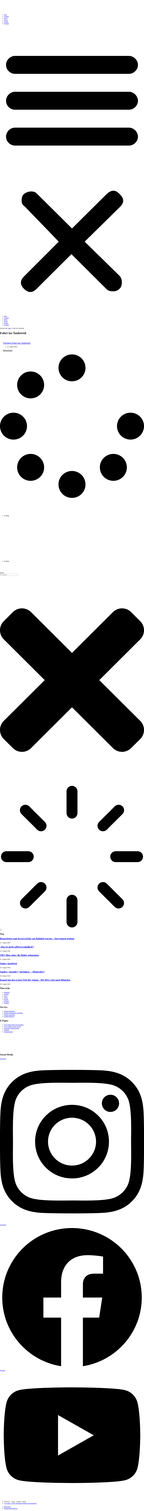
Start (5, 15)
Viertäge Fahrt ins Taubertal (16, 343)
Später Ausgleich (8, 963)
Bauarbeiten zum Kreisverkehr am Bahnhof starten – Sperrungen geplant (37, 938)
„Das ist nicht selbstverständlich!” (17, 947)
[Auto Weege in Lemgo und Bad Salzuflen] (19, 547)
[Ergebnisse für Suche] (72, 857)
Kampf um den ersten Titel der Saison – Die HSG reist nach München (35, 980)
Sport (5, 18)
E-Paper (6, 23)
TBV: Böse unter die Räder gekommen (19, 955)
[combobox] (9, 575)
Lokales (6, 16)
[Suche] (1, 930)
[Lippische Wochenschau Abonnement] (54, 512)
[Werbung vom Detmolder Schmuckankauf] (19, 558)
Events (6, 22)
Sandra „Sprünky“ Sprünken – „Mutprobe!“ (22, 971)
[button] (72, 170)
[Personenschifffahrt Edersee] (19, 532)
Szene (6, 20)
